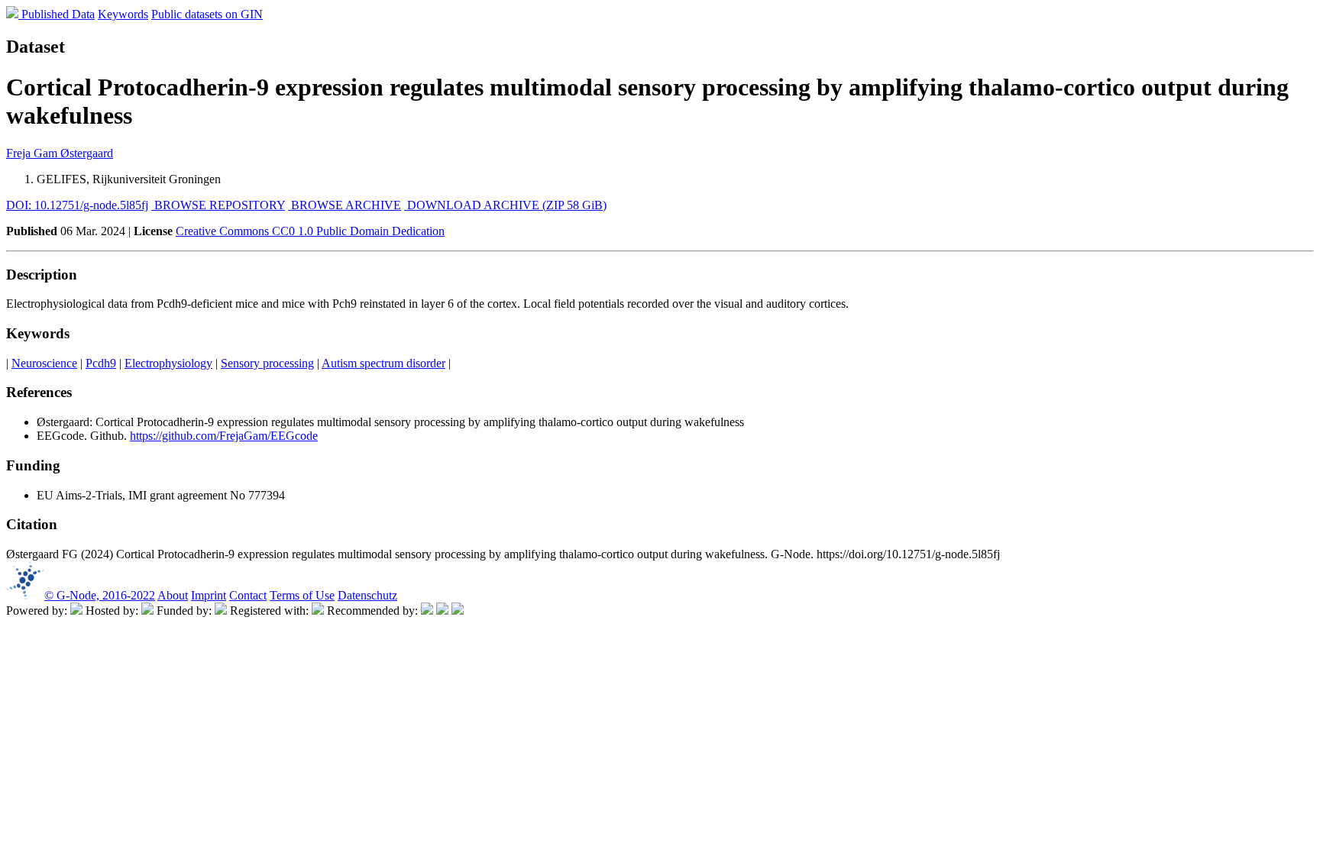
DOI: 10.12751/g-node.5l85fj (77, 205)
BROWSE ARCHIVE (344, 205)
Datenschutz (367, 595)
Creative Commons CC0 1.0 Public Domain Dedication (310, 231)
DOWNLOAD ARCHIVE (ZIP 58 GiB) (505, 205)
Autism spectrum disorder (383, 363)
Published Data (58, 14)
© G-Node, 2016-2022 (99, 595)
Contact (248, 595)
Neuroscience (44, 363)
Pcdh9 (101, 363)
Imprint (208, 595)
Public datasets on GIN (207, 14)
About (172, 595)
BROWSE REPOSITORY (218, 205)
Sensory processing (267, 363)
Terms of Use (302, 595)
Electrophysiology (168, 363)
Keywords (123, 14)
